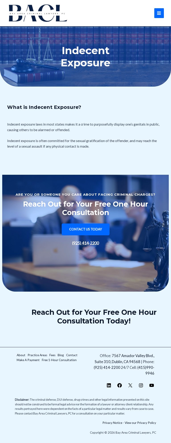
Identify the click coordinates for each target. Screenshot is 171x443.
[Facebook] (119, 386)
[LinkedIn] (109, 386)
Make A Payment (28, 360)
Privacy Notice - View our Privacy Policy (129, 423)
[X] (130, 386)
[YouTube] (151, 386)
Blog (61, 355)
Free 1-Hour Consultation (59, 360)
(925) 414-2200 (85, 242)
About (21, 355)
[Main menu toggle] (159, 13)
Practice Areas (37, 355)
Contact (71, 355)
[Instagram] (141, 386)
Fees (52, 355)
